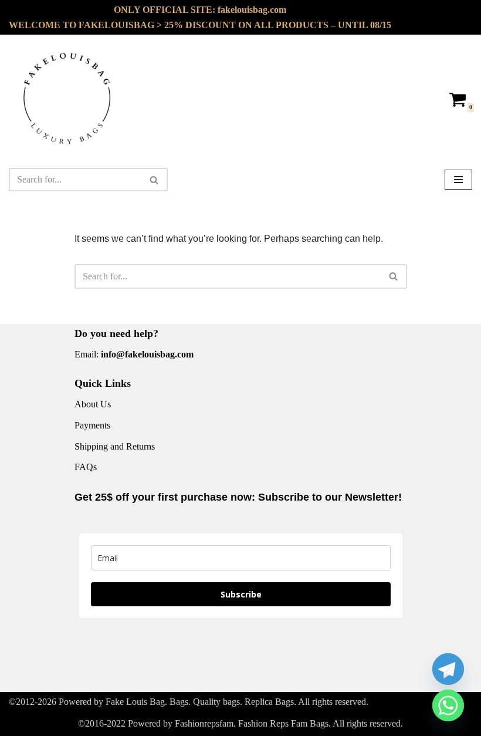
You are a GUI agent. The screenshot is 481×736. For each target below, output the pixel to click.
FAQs (85, 467)
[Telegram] (448, 669)
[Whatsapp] (448, 705)
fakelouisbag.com (252, 10)
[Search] (154, 179)
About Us (92, 404)
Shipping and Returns (114, 446)
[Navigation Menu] (458, 180)
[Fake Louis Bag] (67, 99)
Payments (92, 425)
